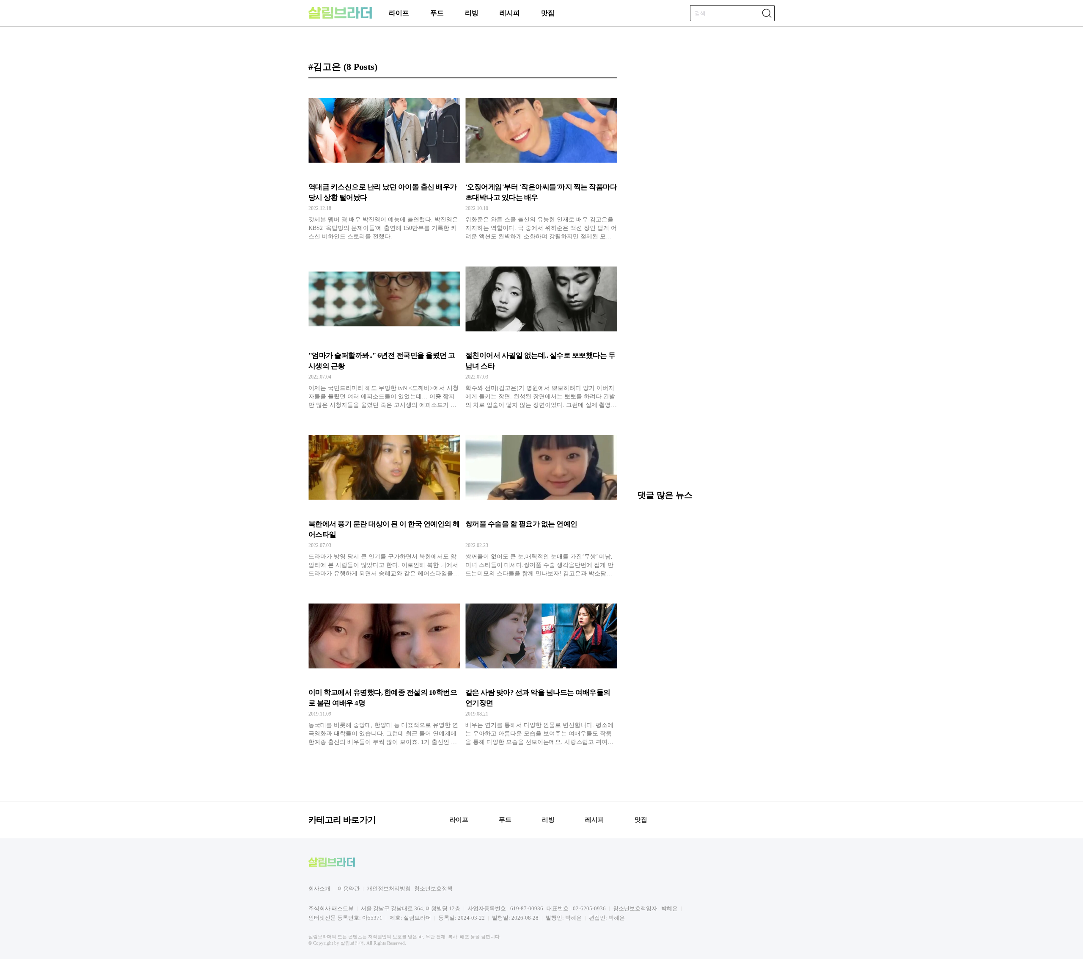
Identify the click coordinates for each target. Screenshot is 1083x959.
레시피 (510, 13)
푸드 (437, 13)
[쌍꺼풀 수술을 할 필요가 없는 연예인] (541, 501)
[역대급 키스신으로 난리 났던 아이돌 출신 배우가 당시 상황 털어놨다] (384, 164)
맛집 (548, 13)
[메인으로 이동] (340, 17)
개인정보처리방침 (389, 888)
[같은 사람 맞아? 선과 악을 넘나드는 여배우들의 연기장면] (541, 669)
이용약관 (349, 888)
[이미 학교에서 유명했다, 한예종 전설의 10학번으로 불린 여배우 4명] (384, 669)
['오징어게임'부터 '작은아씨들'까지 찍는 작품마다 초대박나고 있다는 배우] (541, 164)
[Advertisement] (706, 423)
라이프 (399, 13)
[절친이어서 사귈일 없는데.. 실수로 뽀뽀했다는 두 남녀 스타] (541, 332)
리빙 (471, 13)
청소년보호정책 (433, 888)
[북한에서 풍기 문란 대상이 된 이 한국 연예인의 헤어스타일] (384, 501)
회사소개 (319, 888)
